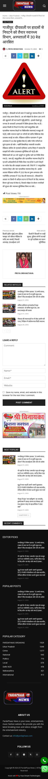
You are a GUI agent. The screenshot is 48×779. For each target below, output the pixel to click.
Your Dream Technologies (30, 776)
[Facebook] (13, 56)
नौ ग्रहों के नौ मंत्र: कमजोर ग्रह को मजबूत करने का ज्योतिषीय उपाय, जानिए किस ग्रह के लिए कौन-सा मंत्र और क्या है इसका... (31, 473)
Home (5, 16)
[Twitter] (20, 56)
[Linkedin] (32, 56)
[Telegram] (24, 754)
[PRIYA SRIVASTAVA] (4, 49)
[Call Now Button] (44, 760)
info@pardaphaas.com (22, 736)
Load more (23, 515)
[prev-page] (4, 331)
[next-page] (8, 331)
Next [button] (42, 427)
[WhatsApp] (26, 56)
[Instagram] (17, 754)
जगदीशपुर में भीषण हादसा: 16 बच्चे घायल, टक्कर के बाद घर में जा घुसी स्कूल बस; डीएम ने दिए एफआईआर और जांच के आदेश (31, 294)
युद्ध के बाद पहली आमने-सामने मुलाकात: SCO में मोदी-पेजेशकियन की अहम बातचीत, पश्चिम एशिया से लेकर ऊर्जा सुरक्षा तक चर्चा (31, 487)
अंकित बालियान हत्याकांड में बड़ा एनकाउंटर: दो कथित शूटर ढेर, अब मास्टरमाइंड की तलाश (28, 307)
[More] (38, 56)
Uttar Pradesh (14, 16)
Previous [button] (6, 427)
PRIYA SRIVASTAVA (15, 49)
